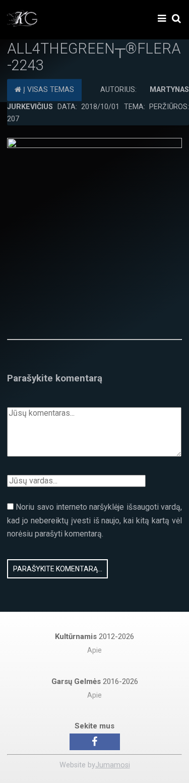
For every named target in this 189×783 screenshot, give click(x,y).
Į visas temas (47, 90)
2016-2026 (94, 681)
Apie (94, 650)
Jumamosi (112, 765)
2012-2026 (94, 636)
